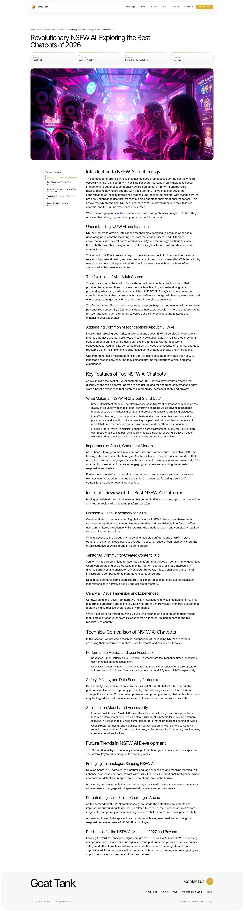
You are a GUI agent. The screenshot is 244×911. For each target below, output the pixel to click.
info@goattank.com (192, 891)
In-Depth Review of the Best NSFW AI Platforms (61, 190)
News (39, 30)
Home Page (151, 891)
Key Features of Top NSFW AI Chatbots (59, 183)
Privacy (195, 901)
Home (32, 30)
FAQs (174, 891)
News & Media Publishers (54, 30)
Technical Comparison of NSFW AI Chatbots (61, 197)
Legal (210, 901)
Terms (202, 901)
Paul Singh (37, 60)
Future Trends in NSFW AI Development (57, 204)
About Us (185, 901)
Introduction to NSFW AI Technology (62, 177)
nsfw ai (121, 213)
